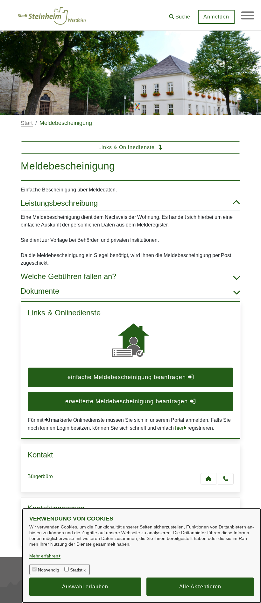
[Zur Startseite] (51, 15)
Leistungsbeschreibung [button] (59, 203)
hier (179, 428)
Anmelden (216, 16)
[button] (179, 14)
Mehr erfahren (43, 555)
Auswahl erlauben (85, 586)
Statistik (78, 569)
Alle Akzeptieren (200, 586)
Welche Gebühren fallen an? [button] (68, 276)
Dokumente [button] (40, 291)
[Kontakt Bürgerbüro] (208, 479)
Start (27, 123)
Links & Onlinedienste (127, 147)
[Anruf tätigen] (226, 479)
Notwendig (48, 569)
